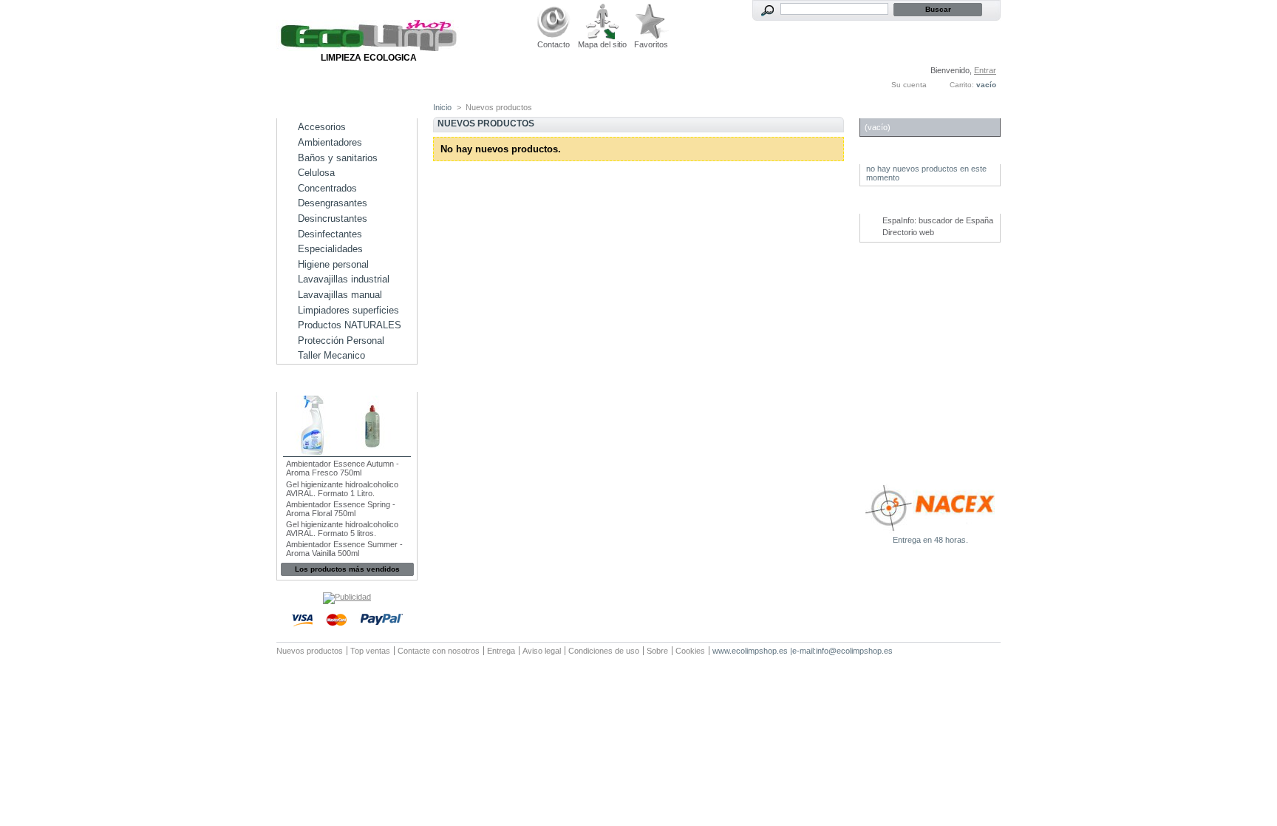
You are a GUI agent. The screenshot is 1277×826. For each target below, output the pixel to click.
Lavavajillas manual (340, 294)
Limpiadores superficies (348, 310)
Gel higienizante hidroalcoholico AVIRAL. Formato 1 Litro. (342, 489)
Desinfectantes (330, 234)
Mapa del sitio (602, 44)
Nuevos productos (309, 650)
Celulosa (316, 172)
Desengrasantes (332, 203)
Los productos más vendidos (347, 569)
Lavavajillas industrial (343, 279)
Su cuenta (909, 85)
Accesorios (322, 126)
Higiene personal (333, 264)
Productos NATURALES (349, 325)
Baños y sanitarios (338, 157)
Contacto (553, 44)
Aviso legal (541, 650)
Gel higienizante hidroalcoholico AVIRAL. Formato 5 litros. (342, 529)
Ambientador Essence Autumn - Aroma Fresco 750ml (342, 468)
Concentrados (327, 188)
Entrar (985, 70)
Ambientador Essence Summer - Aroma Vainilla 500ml (344, 549)
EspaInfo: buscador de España (937, 220)
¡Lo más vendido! (327, 384)
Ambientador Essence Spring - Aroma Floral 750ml (340, 509)
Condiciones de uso (603, 650)
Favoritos (651, 44)
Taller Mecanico (331, 355)
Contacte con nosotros (439, 650)
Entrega (501, 650)
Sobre (657, 650)
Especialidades (330, 248)
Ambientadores (330, 142)
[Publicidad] (347, 596)
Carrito (886, 110)
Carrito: (962, 85)
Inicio (442, 107)
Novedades (895, 156)
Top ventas (370, 650)
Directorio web (908, 232)
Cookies (690, 650)
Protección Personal (341, 340)
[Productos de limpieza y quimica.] (368, 48)
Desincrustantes (332, 218)
